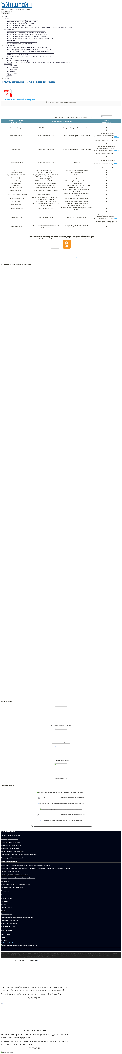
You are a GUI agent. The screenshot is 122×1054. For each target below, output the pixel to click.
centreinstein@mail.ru (6, 11)
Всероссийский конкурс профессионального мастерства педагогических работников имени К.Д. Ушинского (36, 868)
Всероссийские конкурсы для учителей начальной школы (26, 36)
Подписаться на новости (9, 923)
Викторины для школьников (10, 848)
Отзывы (9, 75)
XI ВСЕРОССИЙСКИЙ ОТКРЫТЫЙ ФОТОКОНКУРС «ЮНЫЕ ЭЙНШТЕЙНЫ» (28, 51)
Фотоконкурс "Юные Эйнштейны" (12, 858)
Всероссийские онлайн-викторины (19, 25)
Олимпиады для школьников (10, 842)
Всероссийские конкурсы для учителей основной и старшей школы (30, 38)
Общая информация (10, 66)
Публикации (11, 40)
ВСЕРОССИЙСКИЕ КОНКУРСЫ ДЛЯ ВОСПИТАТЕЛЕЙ (72, 803)
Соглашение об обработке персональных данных (17, 917)
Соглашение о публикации (9, 920)
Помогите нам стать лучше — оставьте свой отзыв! (61, 258)
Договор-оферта (12, 69)
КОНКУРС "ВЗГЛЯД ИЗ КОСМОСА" (61, 760)
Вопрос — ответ (12, 73)
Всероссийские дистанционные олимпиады (22, 23)
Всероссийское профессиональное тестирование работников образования (25, 865)
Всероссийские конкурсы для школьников (21, 22)
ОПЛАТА (116, 137)
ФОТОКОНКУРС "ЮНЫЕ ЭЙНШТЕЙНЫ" (61, 743)
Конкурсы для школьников (9, 839)
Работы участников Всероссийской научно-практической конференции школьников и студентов (40, 62)
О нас (6, 16)
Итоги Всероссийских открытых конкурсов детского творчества (29, 49)
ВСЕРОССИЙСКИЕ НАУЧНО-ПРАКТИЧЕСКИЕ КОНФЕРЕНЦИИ (78, 826)
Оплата (6, 78)
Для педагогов (9, 29)
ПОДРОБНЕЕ (34, 998)
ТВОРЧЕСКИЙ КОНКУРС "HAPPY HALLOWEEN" (61, 725)
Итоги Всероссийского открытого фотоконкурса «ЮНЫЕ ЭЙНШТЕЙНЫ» (30, 53)
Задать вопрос (5, 934)
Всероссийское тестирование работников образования (26, 31)
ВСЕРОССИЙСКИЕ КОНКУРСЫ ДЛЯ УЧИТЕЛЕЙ (71, 809)
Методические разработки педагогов (19, 60)
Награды (7, 76)
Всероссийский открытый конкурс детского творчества (19, 855)
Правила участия (13, 67)
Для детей (7, 18)
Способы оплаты (6, 908)
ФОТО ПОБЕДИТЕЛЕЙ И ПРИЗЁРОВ (17, 55)
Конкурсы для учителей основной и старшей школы (18, 878)
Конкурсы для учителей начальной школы (14, 875)
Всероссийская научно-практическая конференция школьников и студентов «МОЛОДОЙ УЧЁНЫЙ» (39, 27)
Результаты (8, 64)
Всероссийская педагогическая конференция (22, 42)
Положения (11, 71)
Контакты (4, 937)
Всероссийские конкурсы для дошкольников (22, 20)
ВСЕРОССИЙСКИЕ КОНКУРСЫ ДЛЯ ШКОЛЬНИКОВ (72, 797)
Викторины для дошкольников (11, 845)
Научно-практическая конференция (12, 851)
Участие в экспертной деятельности (19, 44)
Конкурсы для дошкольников (10, 836)
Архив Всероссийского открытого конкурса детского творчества (29, 56)
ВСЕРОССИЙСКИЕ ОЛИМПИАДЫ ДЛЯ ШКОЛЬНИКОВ (73, 814)
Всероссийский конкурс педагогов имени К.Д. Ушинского (26, 33)
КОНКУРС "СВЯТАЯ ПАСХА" (61, 778)
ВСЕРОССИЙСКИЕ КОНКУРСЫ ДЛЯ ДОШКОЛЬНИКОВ (73, 792)
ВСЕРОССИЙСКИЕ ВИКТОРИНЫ (74, 820)
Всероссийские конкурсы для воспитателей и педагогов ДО (27, 34)
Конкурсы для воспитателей (10, 872)
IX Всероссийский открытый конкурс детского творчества (27, 47)
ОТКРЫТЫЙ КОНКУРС (10, 45)
